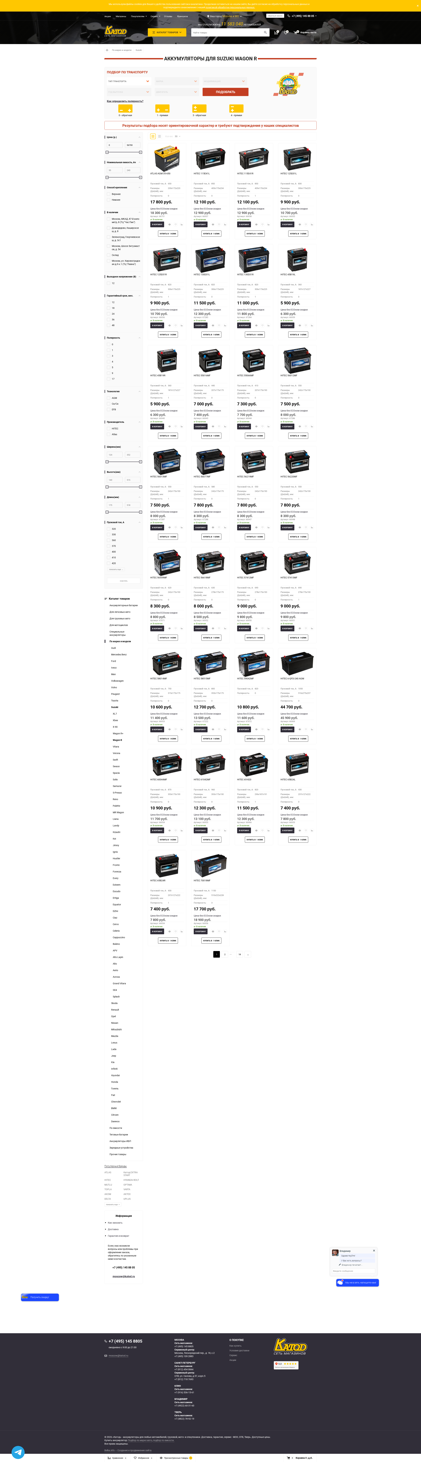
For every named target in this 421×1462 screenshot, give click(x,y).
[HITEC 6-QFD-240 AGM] (297, 664)
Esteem (116, 884)
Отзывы (168, 16)
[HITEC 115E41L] (210, 159)
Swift (115, 759)
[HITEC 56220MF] (297, 462)
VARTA (127, 1189)
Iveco (114, 667)
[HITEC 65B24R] (167, 866)
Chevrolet (116, 1101)
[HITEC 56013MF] (167, 462)
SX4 (115, 989)
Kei (114, 838)
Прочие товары (118, 1154)
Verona (116, 753)
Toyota (114, 700)
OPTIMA (128, 1184)
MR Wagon (118, 812)
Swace (116, 766)
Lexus (114, 1042)
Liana (116, 818)
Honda (114, 1081)
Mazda (114, 1036)
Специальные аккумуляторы (118, 633)
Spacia (116, 772)
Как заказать (115, 1222)
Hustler (116, 858)
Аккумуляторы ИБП (120, 1141)
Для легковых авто (120, 611)
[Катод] (302, 1346)
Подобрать (225, 92)
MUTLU (108, 1184)
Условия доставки (239, 1350)
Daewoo (115, 1121)
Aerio (115, 970)
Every (115, 878)
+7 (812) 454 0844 (183, 1369)
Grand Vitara (119, 983)
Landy (116, 825)
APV (115, 950)
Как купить (235, 1346)
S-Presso (117, 792)
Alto (115, 963)
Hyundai (115, 1075)
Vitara (116, 746)
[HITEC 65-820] (254, 765)
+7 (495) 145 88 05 (123, 1267)
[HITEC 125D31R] (167, 260)
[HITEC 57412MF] (254, 563)
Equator (117, 904)
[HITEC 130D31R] (254, 260)
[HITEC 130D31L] (210, 260)
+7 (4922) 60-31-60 (184, 1405)
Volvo (114, 687)
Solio (115, 779)
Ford (113, 661)
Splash (116, 996)
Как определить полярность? (125, 101)
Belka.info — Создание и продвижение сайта (127, 1450)
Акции (107, 16)
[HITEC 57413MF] (297, 563)
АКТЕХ (127, 1194)
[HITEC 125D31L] (297, 159)
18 (239, 954)
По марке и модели (122, 50)
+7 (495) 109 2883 (183, 1356)
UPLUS (127, 1198)
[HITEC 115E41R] (254, 159)
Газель (115, 1088)
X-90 (115, 726)
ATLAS (107, 1172)
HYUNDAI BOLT (131, 1179)
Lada (113, 1049)
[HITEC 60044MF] (167, 765)
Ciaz (115, 917)
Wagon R (117, 740)
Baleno (116, 943)
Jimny (116, 845)
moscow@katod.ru (124, 1276)
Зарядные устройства (121, 1147)
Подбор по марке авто (140, 1440)
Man (113, 674)
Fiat (113, 1095)
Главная (107, 50)
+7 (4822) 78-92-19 (184, 1418)
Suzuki (139, 50)
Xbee (115, 720)
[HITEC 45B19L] (297, 260)
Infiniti (114, 1068)
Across (116, 976)
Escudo (116, 891)
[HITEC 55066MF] (254, 360)
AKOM (107, 1194)
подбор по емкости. (163, 1440)
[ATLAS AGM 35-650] (167, 159)
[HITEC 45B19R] (167, 360)
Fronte (116, 865)
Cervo (116, 924)
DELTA (107, 1198)
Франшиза (182, 16)
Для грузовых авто (120, 618)
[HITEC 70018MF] (210, 866)
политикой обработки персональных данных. (230, 7)
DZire (115, 911)
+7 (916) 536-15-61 (184, 1392)
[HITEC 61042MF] (210, 765)
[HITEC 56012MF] (297, 360)
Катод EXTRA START (131, 1174)
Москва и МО (231, 16)
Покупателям (137, 16)
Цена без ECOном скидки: (164, 208)
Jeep (113, 1055)
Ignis (115, 851)
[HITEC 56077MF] (210, 462)
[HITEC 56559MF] (167, 563)
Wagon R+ (118, 733)
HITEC (107, 1179)
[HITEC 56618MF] (210, 563)
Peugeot (115, 693)
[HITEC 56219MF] (254, 462)
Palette (116, 805)
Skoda (114, 1003)
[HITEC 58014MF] (167, 664)
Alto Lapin (118, 957)
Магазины (121, 16)
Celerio (116, 930)
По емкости (116, 1127)
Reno (115, 799)
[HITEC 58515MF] (210, 664)
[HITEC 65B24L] (297, 765)
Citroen (115, 1114)
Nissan (114, 1022)
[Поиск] (265, 32)
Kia (112, 1062)
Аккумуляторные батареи (124, 605)
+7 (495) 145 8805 (183, 1346)
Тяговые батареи (119, 1134)
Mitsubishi (116, 1029)
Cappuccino (119, 937)
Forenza (117, 871)
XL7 (115, 713)
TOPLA (108, 1189)
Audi (113, 647)
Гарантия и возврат (118, 1235)
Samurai (117, 786)
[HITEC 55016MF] (210, 360)
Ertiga (116, 897)
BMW (114, 1108)
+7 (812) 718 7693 (183, 1379)
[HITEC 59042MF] (254, 664)
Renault (115, 1009)
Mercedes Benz (119, 654)
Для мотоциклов (119, 625)
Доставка (113, 1229)
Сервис (154, 16)
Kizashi (116, 832)
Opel (113, 1016)
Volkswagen (117, 680)
